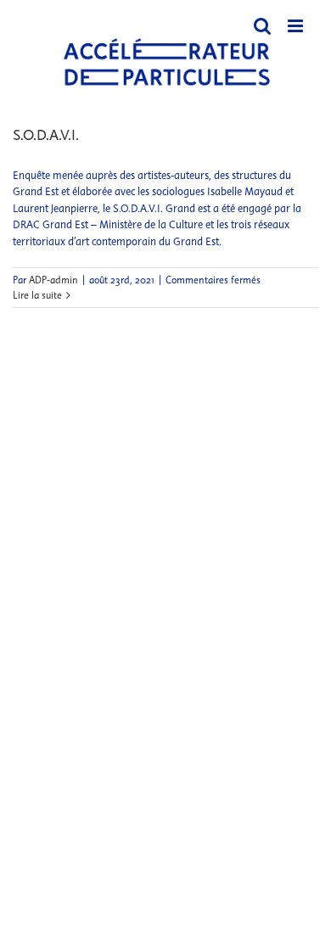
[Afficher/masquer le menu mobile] (297, 26)
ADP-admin (53, 280)
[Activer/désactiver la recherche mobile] (262, 26)
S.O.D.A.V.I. (46, 135)
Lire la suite (37, 295)
